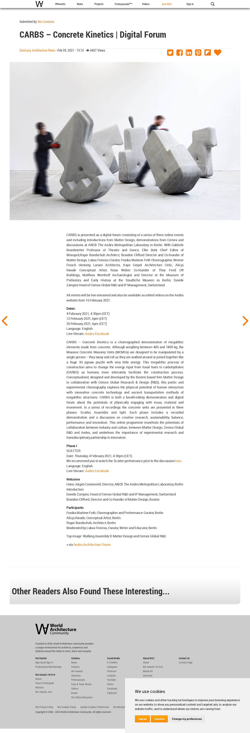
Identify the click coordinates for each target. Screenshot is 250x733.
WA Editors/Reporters (82, 697)
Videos (74, 688)
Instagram (112, 666)
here (178, 461)
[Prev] (4, 320)
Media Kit (148, 671)
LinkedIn (111, 675)
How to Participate (44, 683)
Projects (75, 666)
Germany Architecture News (37, 50)
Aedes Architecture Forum (92, 544)
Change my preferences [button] (187, 718)
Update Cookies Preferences (94, 707)
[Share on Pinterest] (198, 52)
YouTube (111, 679)
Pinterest (111, 671)
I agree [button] (142, 718)
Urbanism (76, 675)
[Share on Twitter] (170, 52)
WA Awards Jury (43, 691)
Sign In (49, 662)
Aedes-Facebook (97, 333)
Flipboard (112, 693)
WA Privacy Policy (44, 707)
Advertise (147, 675)
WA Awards (77, 671)
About (38, 678)
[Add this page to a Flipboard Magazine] (207, 52)
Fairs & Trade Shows (81, 684)
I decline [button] (159, 718)
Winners (39, 687)
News (74, 662)
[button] (213, 4)
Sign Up (39, 662)
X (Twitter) (112, 662)
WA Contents (46, 22)
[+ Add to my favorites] (217, 52)
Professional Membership (48, 666)
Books (74, 693)
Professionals (78, 679)
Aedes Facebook (97, 471)
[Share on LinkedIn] (189, 52)
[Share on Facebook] (179, 52)
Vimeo (110, 684)
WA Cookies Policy (66, 707)
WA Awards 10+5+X (153, 666)
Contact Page (186, 662)
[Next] (245, 320)
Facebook (112, 688)
